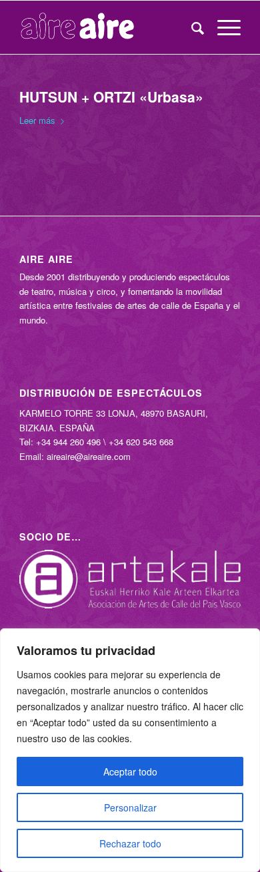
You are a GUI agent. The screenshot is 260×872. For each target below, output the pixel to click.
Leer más (37, 120)
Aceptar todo (130, 771)
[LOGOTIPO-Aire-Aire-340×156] (107, 27)
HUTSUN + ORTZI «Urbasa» (111, 97)
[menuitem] (191, 27)
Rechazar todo (130, 843)
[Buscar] (191, 27)
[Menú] (222, 27)
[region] (130, 750)
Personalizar (130, 807)
